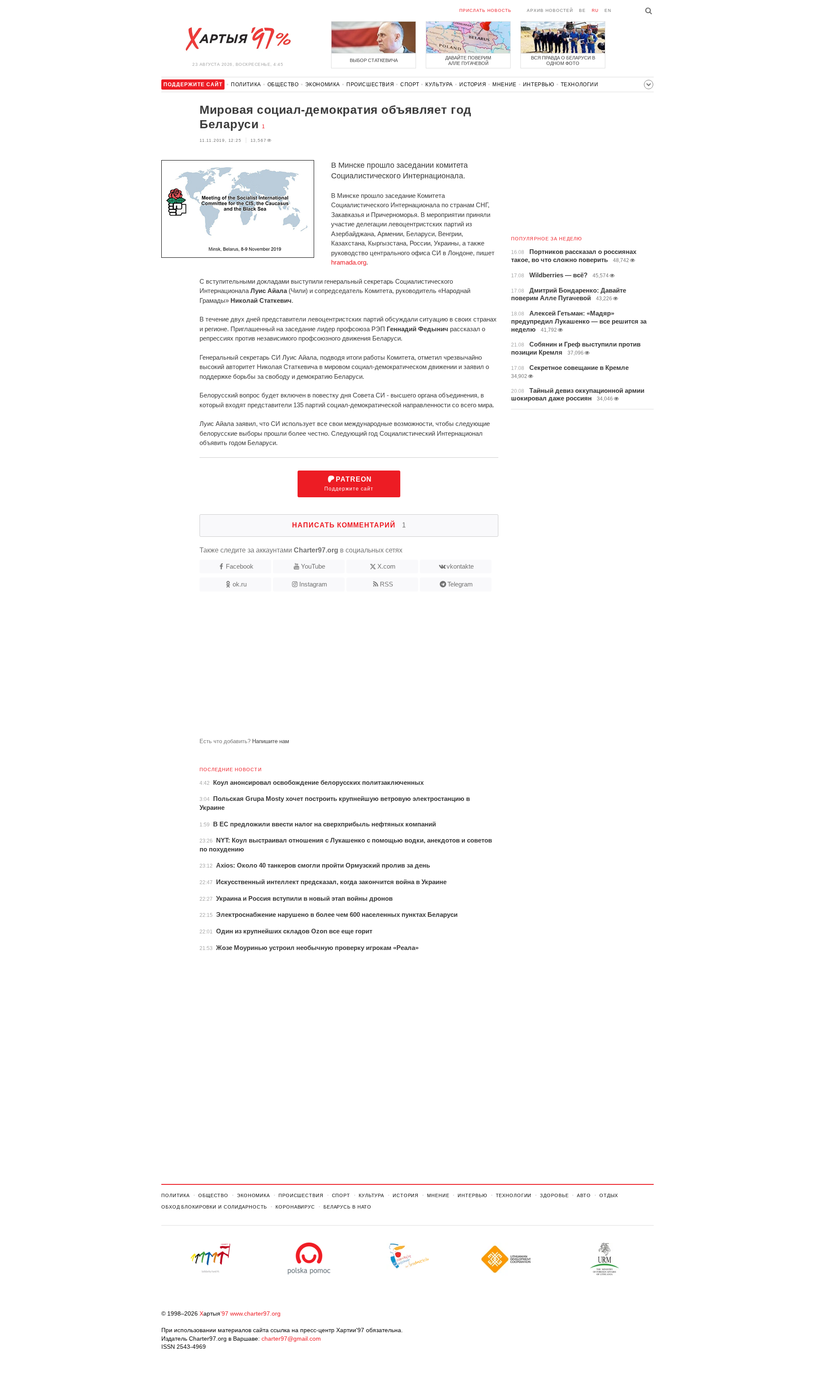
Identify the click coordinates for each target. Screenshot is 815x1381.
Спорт (409, 84)
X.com (386, 566)
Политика (246, 84)
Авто (584, 1195)
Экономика (322, 84)
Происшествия (370, 84)
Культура (439, 84)
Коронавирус (295, 1206)
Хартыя (238, 39)
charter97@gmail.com (291, 1338)
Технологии (580, 84)
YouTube (313, 566)
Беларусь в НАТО (347, 1206)
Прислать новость (485, 10)
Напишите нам (270, 741)
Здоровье (554, 1195)
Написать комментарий (349, 525)
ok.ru (240, 584)
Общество (283, 84)
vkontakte (460, 566)
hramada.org (348, 262)
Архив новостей (550, 10)
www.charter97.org (255, 1313)
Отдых (608, 1195)
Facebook (239, 566)
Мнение (504, 84)
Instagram (313, 584)
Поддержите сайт (349, 484)
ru (595, 10)
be (582, 10)
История (472, 84)
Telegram (460, 584)
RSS (386, 584)
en (607, 10)
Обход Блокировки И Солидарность (214, 1206)
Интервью (538, 84)
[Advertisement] (329, 668)
